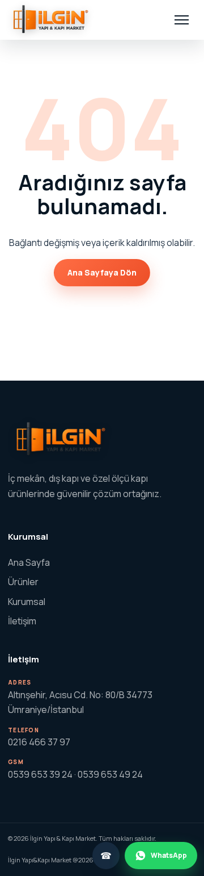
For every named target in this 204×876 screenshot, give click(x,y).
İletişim (22, 621)
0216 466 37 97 (39, 742)
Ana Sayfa (29, 562)
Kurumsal (26, 601)
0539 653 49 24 (110, 774)
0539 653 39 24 (40, 774)
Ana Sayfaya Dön (102, 272)
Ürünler (23, 581)
